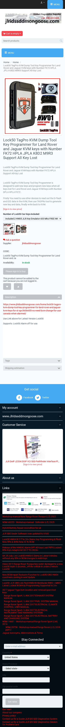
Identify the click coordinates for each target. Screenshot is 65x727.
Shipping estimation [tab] (14, 368)
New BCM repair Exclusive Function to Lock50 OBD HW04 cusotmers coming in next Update (30, 576)
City (4, 675)
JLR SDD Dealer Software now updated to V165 (25, 533)
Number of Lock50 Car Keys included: (21, 214)
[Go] (59, 646)
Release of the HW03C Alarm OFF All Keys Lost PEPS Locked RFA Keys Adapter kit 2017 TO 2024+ (31, 548)
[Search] (61, 41)
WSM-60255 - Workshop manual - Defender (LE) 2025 (28, 522)
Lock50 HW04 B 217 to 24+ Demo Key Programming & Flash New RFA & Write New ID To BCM (31, 540)
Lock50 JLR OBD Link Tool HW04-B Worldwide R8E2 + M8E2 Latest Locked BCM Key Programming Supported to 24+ (31, 584)
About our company (12, 712)
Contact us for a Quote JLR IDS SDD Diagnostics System (29, 719)
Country (6, 652)
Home (6, 62)
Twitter (45, 397)
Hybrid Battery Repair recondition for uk (21, 528)
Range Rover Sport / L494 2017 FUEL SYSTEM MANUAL (31, 601)
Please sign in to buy (16, 271)
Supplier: (7, 243)
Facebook (28, 397)
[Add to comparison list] (18, 286)
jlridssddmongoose (31, 243)
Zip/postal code (10, 686)
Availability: (8, 262)
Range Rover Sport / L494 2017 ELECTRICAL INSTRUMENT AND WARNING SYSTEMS (26, 611)
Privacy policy (9, 715)
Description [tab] (10, 297)
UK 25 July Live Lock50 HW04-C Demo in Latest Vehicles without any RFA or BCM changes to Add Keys (29, 557)
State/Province (9, 664)
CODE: (6, 251)
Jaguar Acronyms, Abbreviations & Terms (22, 633)
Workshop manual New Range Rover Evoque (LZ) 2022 (29, 516)
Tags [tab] (7, 360)
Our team (7, 709)
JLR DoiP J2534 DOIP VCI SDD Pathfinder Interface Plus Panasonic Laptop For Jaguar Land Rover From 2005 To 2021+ (33, 461)
